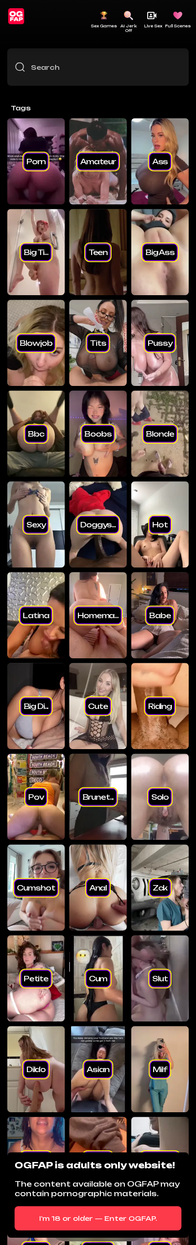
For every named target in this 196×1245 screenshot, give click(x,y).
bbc (36, 433)
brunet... (98, 796)
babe (159, 615)
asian (98, 1068)
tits (98, 342)
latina (36, 615)
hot (160, 524)
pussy (160, 342)
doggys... (98, 524)
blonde (160, 433)
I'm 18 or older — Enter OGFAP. (98, 1218)
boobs (97, 433)
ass (160, 161)
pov (36, 796)
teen (98, 251)
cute (98, 705)
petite (36, 978)
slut (159, 978)
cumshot (36, 887)
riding (160, 705)
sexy (35, 524)
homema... (98, 615)
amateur (98, 161)
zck (160, 887)
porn (35, 161)
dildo (36, 1068)
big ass (160, 251)
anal (98, 887)
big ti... (36, 251)
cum (98, 978)
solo (160, 796)
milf (160, 1068)
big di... (36, 705)
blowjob (36, 342)
